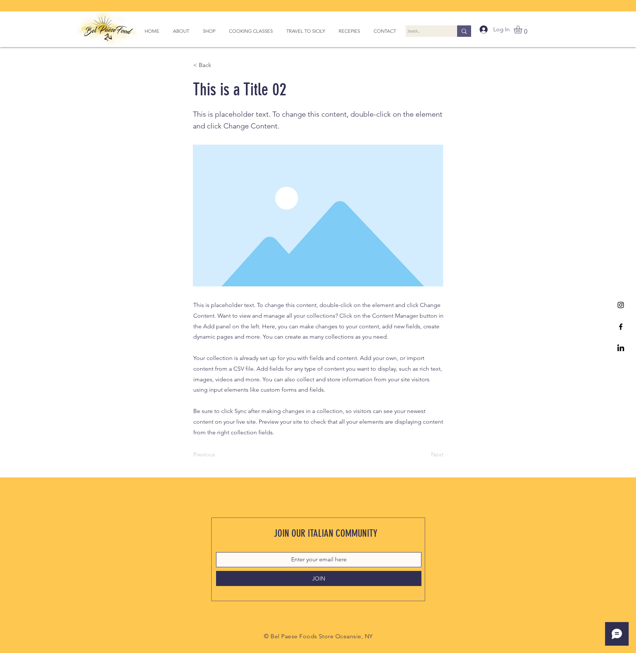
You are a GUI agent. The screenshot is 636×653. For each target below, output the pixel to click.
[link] (523, 29)
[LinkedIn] (620, 348)
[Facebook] (620, 326)
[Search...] (464, 31)
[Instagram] (620, 305)
